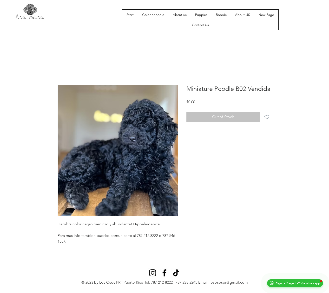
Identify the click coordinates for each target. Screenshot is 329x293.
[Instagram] (152, 273)
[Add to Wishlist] (267, 117)
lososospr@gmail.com (229, 282)
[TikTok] (176, 273)
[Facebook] (164, 273)
